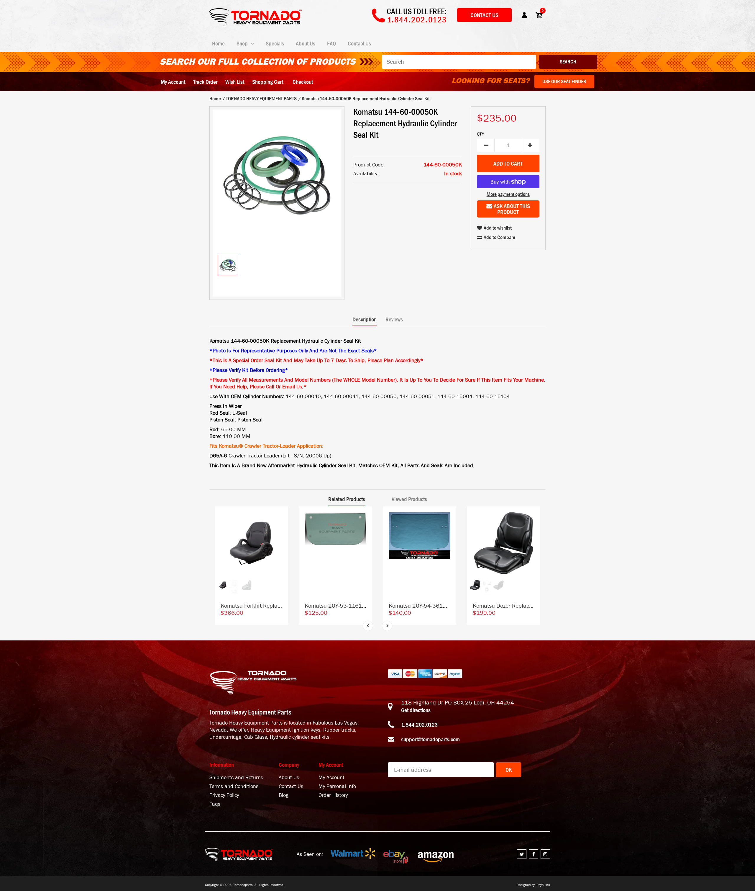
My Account (173, 82)
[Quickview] (281, 540)
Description (364, 319)
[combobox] (459, 62)
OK (508, 769)
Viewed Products (409, 499)
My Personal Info (337, 786)
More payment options (508, 194)
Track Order (205, 82)
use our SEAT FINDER (564, 81)
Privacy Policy (224, 795)
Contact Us (484, 15)
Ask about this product (512, 209)
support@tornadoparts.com (430, 739)
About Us (289, 777)
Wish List (234, 82)
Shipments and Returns (236, 777)
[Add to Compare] (281, 517)
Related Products (346, 499)
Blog (283, 795)
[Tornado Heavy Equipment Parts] (255, 24)
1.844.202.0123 (419, 724)
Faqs (214, 804)
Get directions (416, 710)
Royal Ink (543, 885)
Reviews (394, 319)
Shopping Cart (267, 82)
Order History (333, 795)
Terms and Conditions (233, 786)
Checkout (303, 82)
